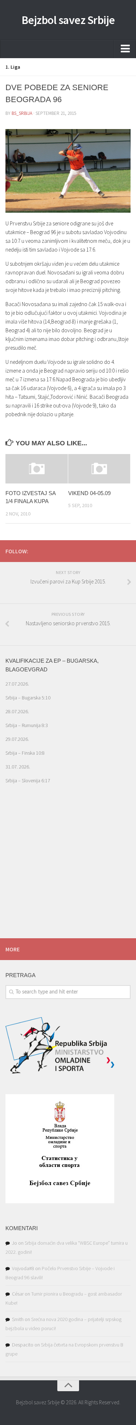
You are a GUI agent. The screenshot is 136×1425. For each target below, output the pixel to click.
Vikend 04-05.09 (89, 493)
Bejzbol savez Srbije (68, 20)
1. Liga (12, 67)
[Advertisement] (68, 873)
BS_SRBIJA (22, 113)
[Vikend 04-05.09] (99, 468)
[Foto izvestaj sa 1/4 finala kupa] (36, 468)
